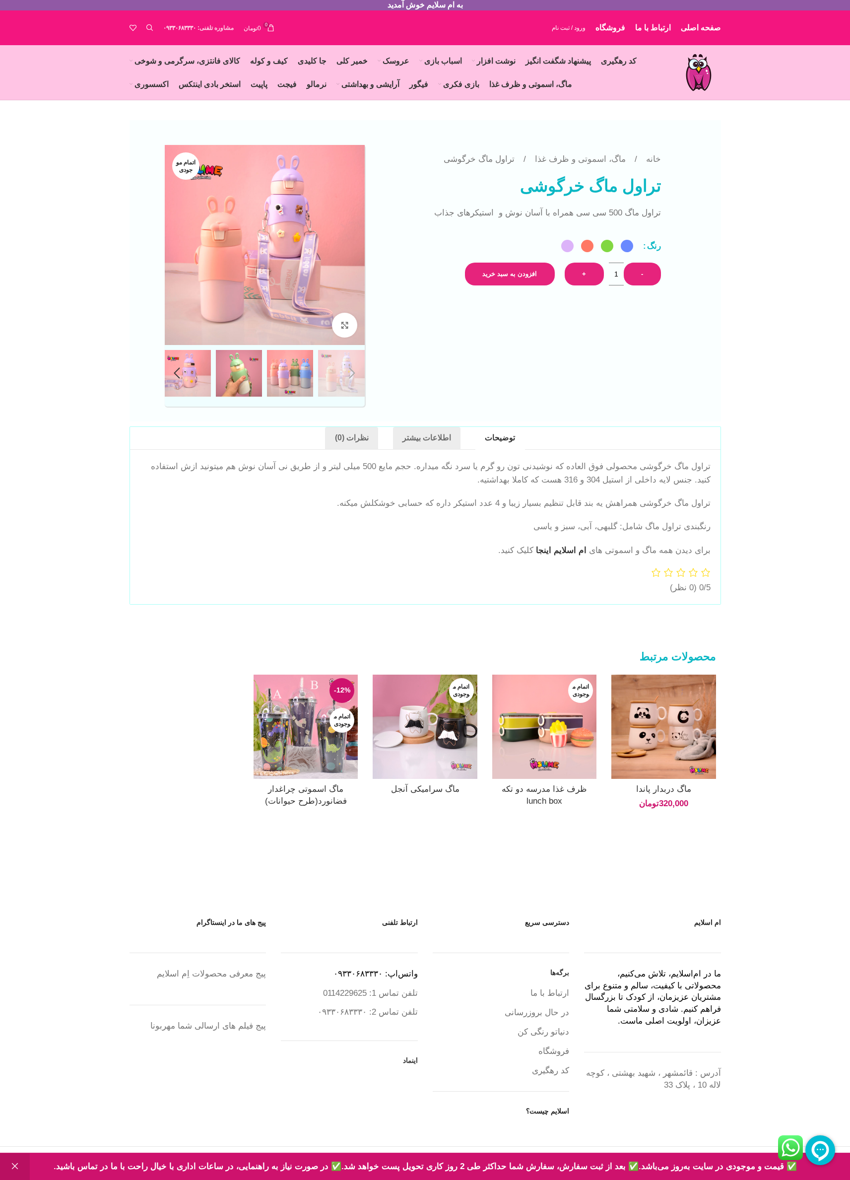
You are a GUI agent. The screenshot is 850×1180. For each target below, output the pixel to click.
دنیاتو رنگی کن (543, 1032)
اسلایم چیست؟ (547, 1111)
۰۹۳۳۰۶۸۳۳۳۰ (179, 27)
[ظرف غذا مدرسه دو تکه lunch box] (544, 727)
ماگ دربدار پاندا (663, 789)
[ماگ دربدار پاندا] (663, 727)
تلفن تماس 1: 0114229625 (370, 993)
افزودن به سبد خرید (509, 274)
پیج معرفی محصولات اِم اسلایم (211, 973)
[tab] (499, 438)
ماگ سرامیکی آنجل (425, 789)
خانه (652, 159)
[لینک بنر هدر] (425, 5)
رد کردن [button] (15, 1166)
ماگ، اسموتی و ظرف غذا (579, 159)
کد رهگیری (550, 1070)
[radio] (627, 246)
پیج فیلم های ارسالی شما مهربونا (208, 1026)
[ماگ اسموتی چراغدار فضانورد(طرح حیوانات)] (306, 727)
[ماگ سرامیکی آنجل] (425, 727)
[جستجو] (149, 28)
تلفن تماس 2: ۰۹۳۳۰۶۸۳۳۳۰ (368, 1012)
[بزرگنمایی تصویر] (344, 325)
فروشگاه (553, 1051)
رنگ (654, 246)
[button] (352, 373)
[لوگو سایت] (698, 71)
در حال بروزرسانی (537, 1012)
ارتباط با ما (549, 993)
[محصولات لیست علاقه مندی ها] (133, 28)
